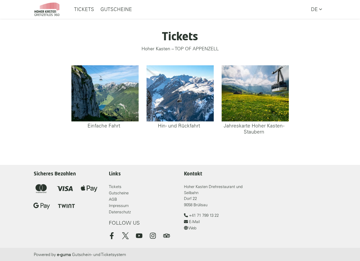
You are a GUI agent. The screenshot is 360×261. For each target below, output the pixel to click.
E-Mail (194, 221)
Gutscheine (116, 9)
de (314, 9)
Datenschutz (120, 211)
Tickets (84, 9)
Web (192, 227)
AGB (113, 199)
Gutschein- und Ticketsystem (91, 254)
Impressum (119, 205)
